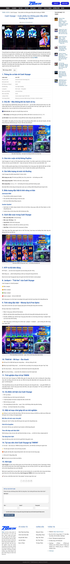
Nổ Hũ (26, 8)
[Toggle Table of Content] (13, 70)
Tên (5, 505)
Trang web (37, 505)
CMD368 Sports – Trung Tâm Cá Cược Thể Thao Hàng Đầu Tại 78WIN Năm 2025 (63, 83)
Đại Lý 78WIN (47, 8)
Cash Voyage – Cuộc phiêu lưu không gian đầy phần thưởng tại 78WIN (62, 74)
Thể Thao (33, 8)
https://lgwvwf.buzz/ (58, 531)
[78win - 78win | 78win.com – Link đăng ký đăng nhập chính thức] (35, 3)
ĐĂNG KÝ (56, 3)
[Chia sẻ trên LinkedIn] (31, 481)
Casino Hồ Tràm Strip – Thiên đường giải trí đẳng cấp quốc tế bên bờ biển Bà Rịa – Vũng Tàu (63, 40)
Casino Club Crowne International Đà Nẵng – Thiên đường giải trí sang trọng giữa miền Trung (63, 22)
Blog (62, 8)
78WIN (7, 8)
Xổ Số (39, 8)
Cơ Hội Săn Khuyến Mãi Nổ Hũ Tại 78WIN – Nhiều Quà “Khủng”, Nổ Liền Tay (63, 66)
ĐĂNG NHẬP (65, 3)
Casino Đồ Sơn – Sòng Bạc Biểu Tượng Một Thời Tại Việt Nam (63, 48)
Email (20, 505)
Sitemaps (51, 551)
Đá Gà (20, 8)
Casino (14, 8)
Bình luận (6, 493)
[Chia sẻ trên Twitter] (24, 481)
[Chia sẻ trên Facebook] (21, 481)
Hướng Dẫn (56, 8)
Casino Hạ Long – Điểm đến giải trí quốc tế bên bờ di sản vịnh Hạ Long (63, 31)
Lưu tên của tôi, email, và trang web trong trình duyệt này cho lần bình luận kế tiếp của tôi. (25, 511)
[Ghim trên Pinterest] (29, 481)
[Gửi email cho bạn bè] (26, 481)
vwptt (31, 22)
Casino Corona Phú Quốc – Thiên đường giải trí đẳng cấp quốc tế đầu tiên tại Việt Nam (63, 57)
